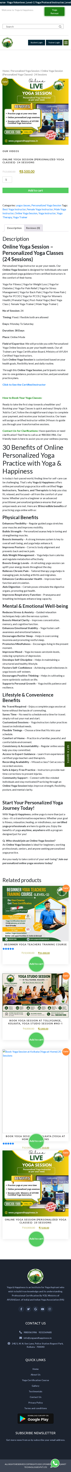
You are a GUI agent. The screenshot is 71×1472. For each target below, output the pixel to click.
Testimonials (35, 1391)
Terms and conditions (35, 1408)
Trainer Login (54, 42)
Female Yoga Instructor (40, 209)
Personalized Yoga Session (25, 70)
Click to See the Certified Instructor (24, 384)
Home (5, 70)
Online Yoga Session (26, 213)
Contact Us (35, 1397)
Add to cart (35, 190)
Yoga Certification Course (35, 1380)
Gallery (35, 1386)
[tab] (14, 227)
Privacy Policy (35, 1402)
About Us (35, 1374)
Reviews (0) (33, 227)
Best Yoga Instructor (14, 209)
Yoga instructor (47, 213)
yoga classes (23, 205)
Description (14, 227)
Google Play (38, 1419)
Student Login (37, 42)
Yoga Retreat (55, 11)
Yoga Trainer (20, 217)
